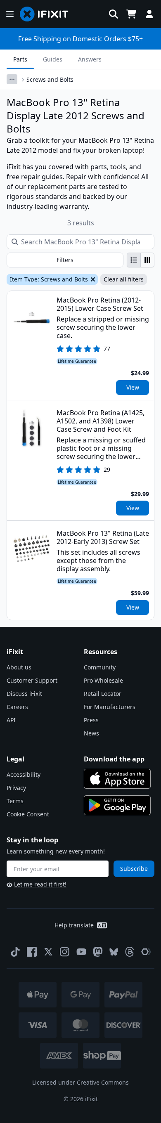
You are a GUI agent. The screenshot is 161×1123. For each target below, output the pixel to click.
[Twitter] (48, 952)
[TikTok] (15, 952)
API (11, 720)
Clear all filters (124, 279)
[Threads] (130, 952)
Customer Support (32, 680)
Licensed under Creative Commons (80, 1082)
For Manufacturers (109, 707)
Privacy (16, 788)
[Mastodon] (98, 952)
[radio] (134, 260)
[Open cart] (131, 14)
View (132, 387)
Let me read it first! (40, 884)
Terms (15, 801)
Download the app (114, 759)
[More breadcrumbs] (12, 79)
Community (100, 667)
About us (19, 667)
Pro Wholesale (103, 680)
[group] (140, 260)
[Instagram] (65, 952)
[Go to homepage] (47, 14)
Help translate (74, 925)
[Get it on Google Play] (117, 805)
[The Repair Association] (146, 952)
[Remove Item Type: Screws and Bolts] (92, 279)
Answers (90, 59)
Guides (52, 59)
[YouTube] (81, 952)
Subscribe (134, 868)
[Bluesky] (113, 952)
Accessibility (23, 774)
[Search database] (113, 14)
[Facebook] (32, 952)
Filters (65, 260)
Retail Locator (102, 693)
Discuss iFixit (24, 693)
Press (91, 720)
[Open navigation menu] (10, 14)
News (91, 733)
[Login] (149, 14)
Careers (17, 707)
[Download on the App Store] (117, 779)
